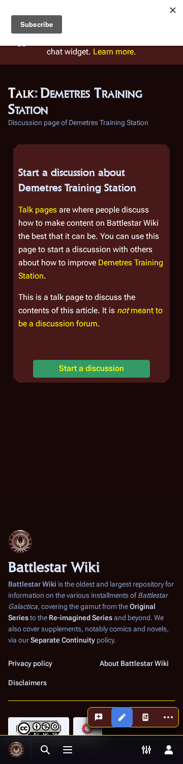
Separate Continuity (62, 640)
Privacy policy (30, 663)
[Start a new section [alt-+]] (98, 717)
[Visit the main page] (16, 750)
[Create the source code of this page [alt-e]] (122, 717)
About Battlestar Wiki (134, 663)
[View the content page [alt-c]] (145, 717)
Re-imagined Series (80, 618)
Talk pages (37, 210)
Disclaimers (27, 683)
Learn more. (114, 51)
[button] (91, 369)
